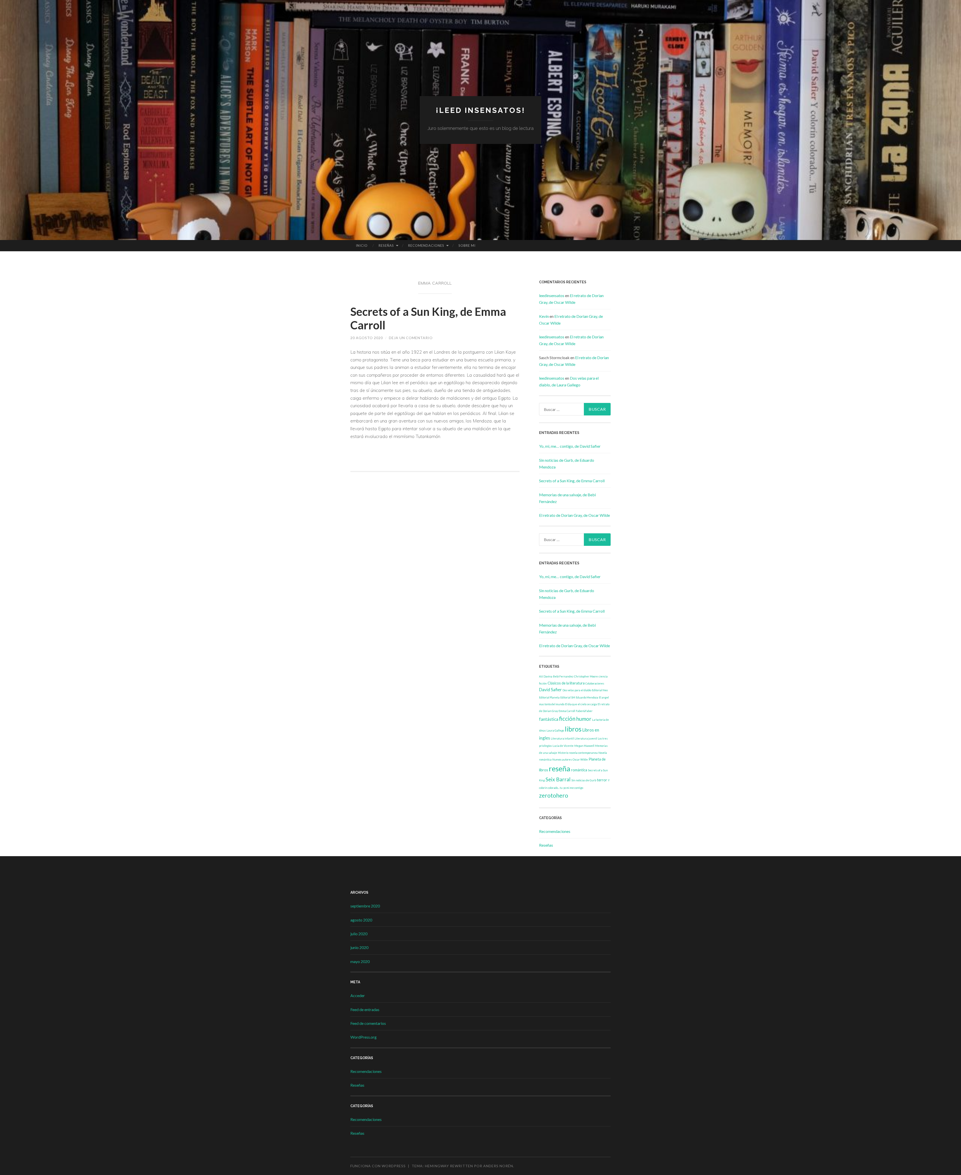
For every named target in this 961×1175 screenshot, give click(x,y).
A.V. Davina (545, 676)
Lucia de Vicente (563, 745)
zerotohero (553, 795)
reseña (559, 768)
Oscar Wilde (580, 759)
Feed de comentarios (368, 1023)
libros (573, 729)
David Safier (550, 689)
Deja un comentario (411, 338)
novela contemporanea (583, 752)
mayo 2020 (360, 961)
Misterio (563, 752)
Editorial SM (567, 697)
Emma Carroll (567, 711)
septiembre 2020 (365, 905)
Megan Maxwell (584, 745)
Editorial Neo (600, 690)
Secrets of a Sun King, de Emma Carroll (572, 480)
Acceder (357, 995)
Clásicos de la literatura (566, 683)
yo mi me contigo (573, 787)
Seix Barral (558, 779)
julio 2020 (358, 933)
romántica (579, 770)
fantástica (548, 719)
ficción (567, 718)
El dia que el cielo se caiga (581, 704)
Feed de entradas (364, 1009)
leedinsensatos (551, 295)
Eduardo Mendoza (587, 697)
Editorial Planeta (549, 697)
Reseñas (386, 246)
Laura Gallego (555, 730)
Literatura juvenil (586, 738)
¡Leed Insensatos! (480, 110)
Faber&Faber (584, 711)
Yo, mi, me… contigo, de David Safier (570, 446)
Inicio (362, 246)
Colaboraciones (594, 683)
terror (602, 780)
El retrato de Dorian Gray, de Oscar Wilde (574, 515)
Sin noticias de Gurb (583, 780)
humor (583, 719)
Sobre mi (466, 246)
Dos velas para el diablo (577, 690)
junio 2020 (359, 947)
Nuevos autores (562, 759)
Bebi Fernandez (563, 676)
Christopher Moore (586, 676)
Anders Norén (498, 1166)
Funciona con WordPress (378, 1166)
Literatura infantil (562, 738)
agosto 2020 (361, 919)
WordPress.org (363, 1037)
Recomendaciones (426, 246)
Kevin (544, 316)
